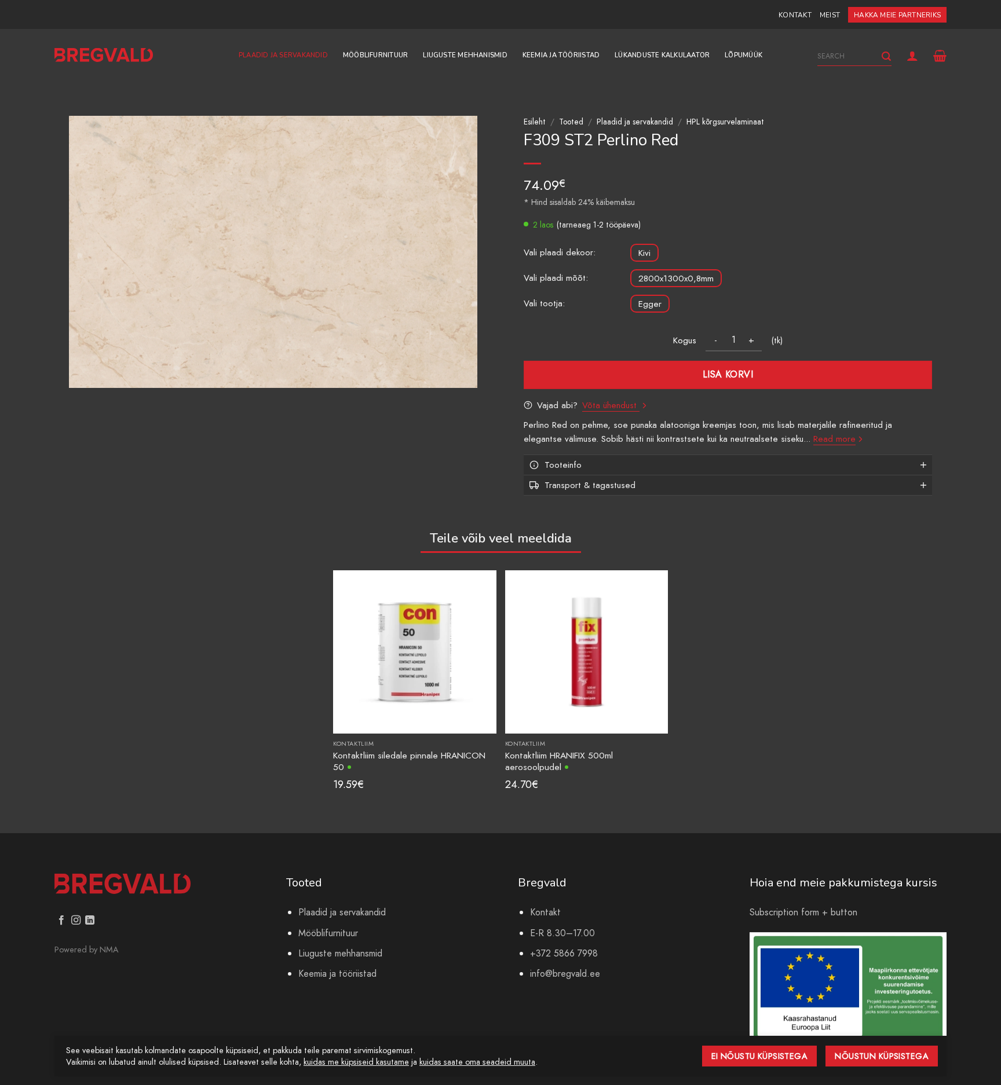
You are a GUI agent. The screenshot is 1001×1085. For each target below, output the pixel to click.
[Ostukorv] (940, 55)
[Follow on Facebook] (61, 920)
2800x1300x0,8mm (676, 278)
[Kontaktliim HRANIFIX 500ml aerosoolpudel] (586, 651)
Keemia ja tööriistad (561, 55)
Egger (650, 304)
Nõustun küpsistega (882, 1056)
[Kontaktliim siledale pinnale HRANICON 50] (414, 651)
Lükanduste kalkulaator (662, 55)
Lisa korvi (728, 374)
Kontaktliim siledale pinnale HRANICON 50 (409, 761)
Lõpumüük (743, 55)
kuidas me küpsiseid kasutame (356, 1062)
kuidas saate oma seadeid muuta (477, 1062)
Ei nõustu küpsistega (759, 1056)
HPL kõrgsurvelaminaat (725, 121)
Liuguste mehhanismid (465, 55)
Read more (834, 438)
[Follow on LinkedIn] (89, 920)
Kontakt (795, 15)
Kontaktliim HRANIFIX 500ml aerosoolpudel (559, 761)
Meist (830, 15)
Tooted (571, 121)
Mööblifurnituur (375, 55)
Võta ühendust (611, 405)
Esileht (535, 121)
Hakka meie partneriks (897, 15)
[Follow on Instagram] (76, 920)
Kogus (684, 340)
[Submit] (886, 56)
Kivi (644, 253)
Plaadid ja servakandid (283, 55)
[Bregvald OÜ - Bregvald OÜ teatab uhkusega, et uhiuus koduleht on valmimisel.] (103, 55)
